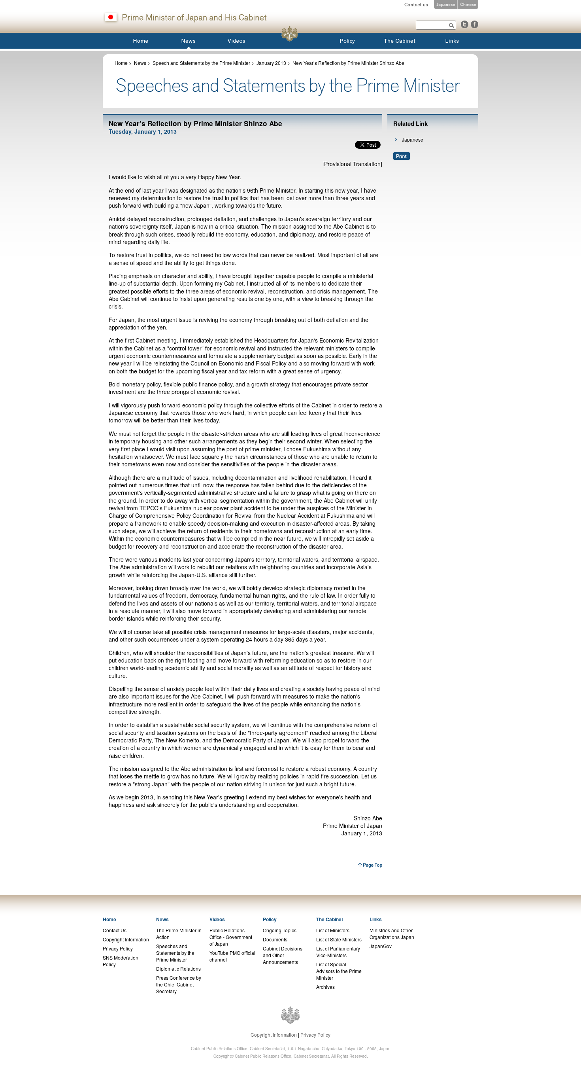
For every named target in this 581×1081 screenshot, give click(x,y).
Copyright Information (126, 939)
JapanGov (381, 946)
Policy (270, 919)
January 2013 (271, 62)
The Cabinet (329, 919)
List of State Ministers (339, 939)
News (140, 62)
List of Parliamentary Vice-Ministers (338, 951)
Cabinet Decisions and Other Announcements (282, 955)
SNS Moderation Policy (120, 960)
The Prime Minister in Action (179, 933)
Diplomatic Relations (178, 968)
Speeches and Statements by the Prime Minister (175, 953)
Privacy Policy (118, 948)
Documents (275, 939)
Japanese (412, 139)
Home (121, 62)
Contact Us (114, 930)
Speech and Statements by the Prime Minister (201, 62)
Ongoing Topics (279, 930)
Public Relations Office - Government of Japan (230, 937)
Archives (325, 986)
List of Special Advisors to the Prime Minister (339, 971)
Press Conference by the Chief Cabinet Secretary (178, 984)
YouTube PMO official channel (232, 956)
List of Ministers (332, 930)
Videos (217, 919)
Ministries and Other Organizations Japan (392, 933)
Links (376, 919)
